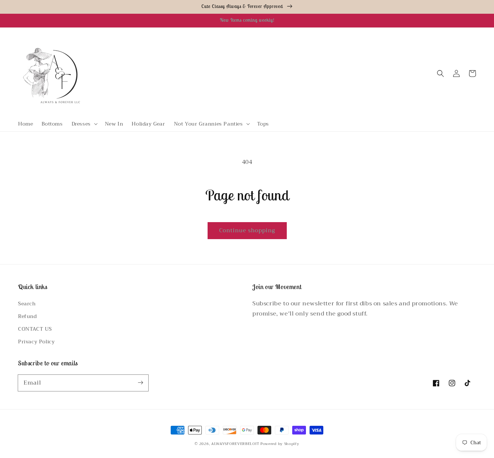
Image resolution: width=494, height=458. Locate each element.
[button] (84, 123)
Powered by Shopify (279, 444)
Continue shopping (247, 230)
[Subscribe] (140, 383)
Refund (27, 316)
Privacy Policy (36, 341)
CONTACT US (35, 329)
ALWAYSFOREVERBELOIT (235, 444)
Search (27, 303)
